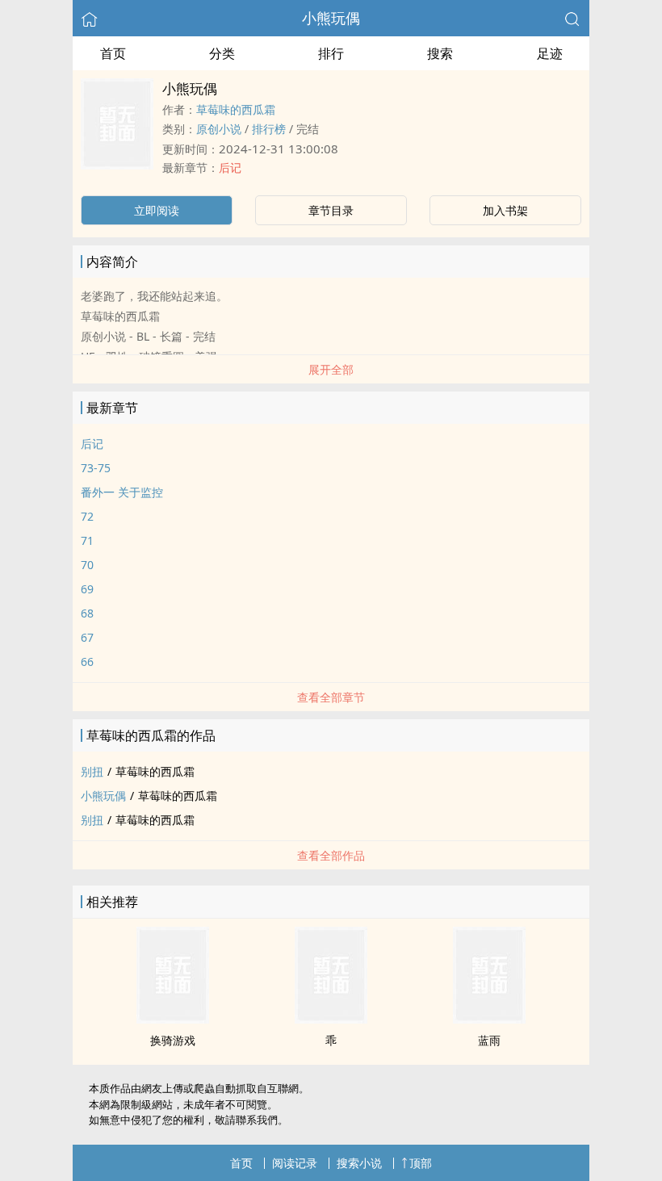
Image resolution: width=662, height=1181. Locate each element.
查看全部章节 (331, 697)
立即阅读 (156, 210)
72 (87, 516)
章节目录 (331, 210)
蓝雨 (489, 1040)
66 (87, 661)
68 (87, 613)
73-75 (96, 467)
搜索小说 (359, 1163)
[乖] (331, 1019)
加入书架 (505, 210)
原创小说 (218, 128)
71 (87, 540)
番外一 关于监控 (122, 492)
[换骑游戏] (172, 1019)
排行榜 (269, 128)
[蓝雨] (489, 1019)
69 (87, 589)
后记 (230, 167)
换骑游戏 (172, 1040)
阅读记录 (294, 1163)
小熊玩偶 (331, 17)
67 (87, 637)
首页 (113, 53)
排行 (331, 53)
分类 (222, 53)
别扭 (92, 771)
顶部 (420, 1163)
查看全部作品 (331, 855)
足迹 (550, 53)
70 (87, 564)
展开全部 (331, 369)
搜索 (440, 53)
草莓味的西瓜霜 (235, 109)
